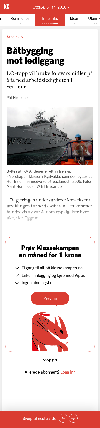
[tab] (20, 20)
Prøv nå (50, 297)
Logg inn (67, 371)
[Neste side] (73, 418)
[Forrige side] (63, 418)
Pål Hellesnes (18, 97)
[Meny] (93, 7)
